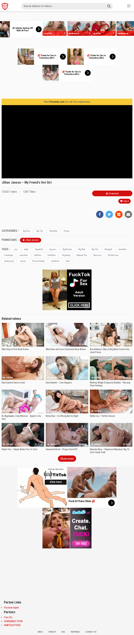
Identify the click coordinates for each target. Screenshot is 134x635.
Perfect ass (113, 255)
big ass (53, 249)
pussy (23, 261)
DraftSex (52, 255)
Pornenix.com (57, 101)
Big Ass (26, 231)
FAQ (63, 632)
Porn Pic (8, 617)
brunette (122, 249)
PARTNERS (75, 632)
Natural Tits (82, 255)
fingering (66, 255)
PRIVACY (52, 632)
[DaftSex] (5, 6)
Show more (67, 458)
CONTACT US (90, 632)
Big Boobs (67, 249)
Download (113, 193)
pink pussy (9, 261)
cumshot (23, 255)
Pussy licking (38, 261)
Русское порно (11, 607)
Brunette (53, 231)
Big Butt (81, 249)
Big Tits (39, 231)
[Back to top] (125, 624)
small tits (55, 261)
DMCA (40, 632)
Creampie (8, 255)
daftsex (37, 255)
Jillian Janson (32, 240)
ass (16, 249)
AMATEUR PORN (12, 625)
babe (26, 249)
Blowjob (108, 249)
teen (68, 261)
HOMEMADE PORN (13, 621)
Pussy (66, 231)
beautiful (39, 249)
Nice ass (97, 255)
